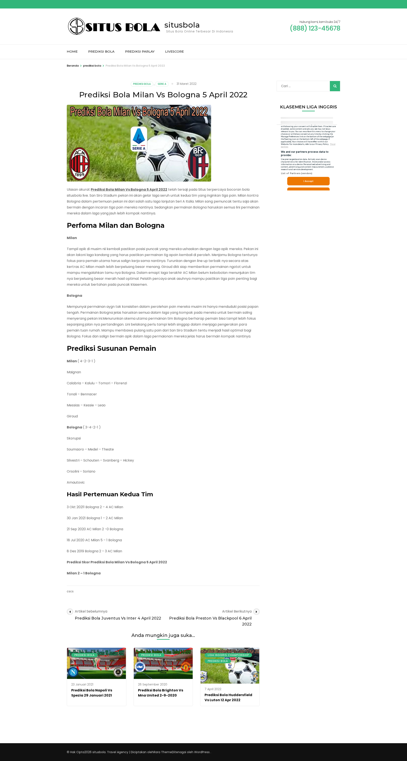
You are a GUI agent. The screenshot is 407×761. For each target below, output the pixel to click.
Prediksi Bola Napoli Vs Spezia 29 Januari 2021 (91, 693)
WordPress (202, 752)
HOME (72, 51)
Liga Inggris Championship (228, 655)
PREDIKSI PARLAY (140, 51)
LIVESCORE (174, 51)
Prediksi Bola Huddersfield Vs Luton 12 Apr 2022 (228, 697)
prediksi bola (142, 84)
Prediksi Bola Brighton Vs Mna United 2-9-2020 (160, 693)
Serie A (162, 84)
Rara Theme (163, 752)
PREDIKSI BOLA (101, 51)
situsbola (182, 24)
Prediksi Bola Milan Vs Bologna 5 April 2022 (129, 189)
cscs (70, 591)
